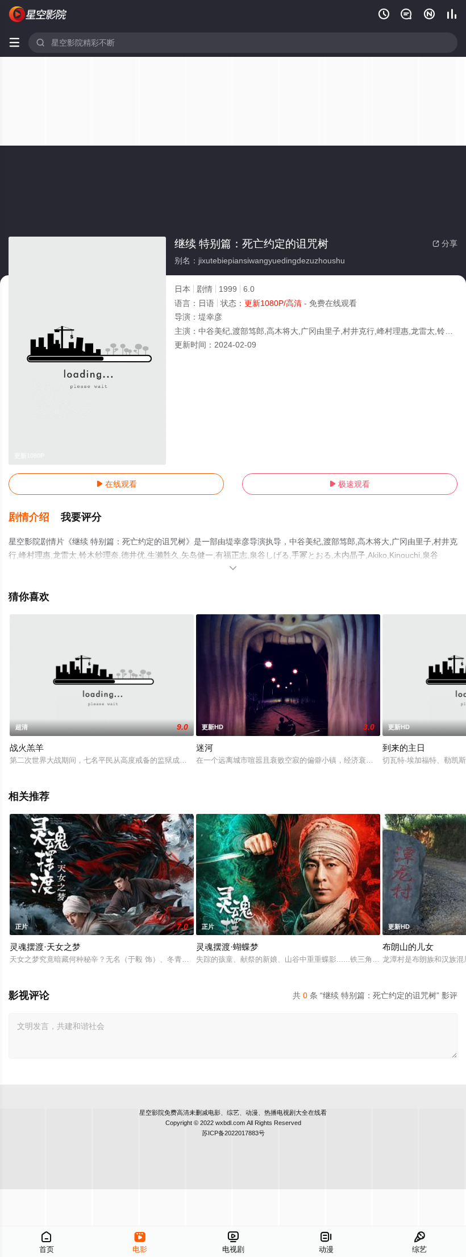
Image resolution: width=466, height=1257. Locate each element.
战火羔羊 (27, 747)
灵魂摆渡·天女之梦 (45, 947)
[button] (35, 517)
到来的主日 (403, 747)
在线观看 (116, 484)
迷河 (204, 747)
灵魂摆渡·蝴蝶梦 (227, 947)
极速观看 (349, 484)
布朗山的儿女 (408, 947)
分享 (444, 243)
